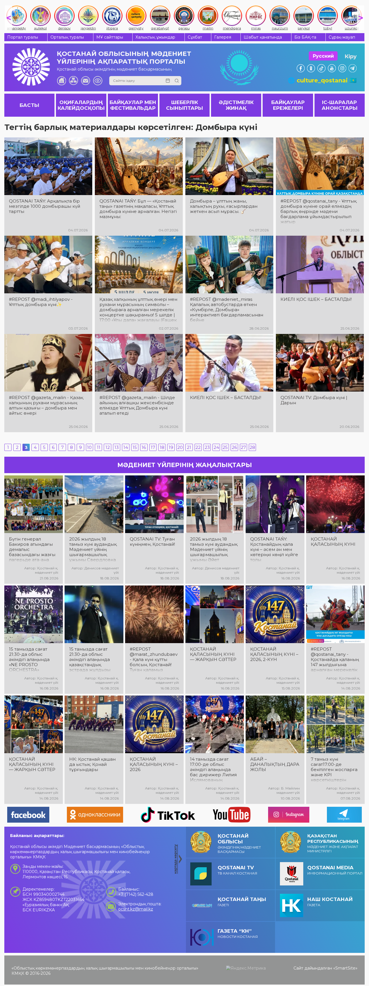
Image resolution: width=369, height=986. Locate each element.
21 (189, 447)
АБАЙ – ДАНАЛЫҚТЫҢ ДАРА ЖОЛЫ (274, 764)
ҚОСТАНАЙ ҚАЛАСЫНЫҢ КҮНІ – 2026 (154, 764)
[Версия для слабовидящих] (97, 80)
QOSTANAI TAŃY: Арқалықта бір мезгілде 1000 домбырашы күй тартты (44, 206)
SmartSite (345, 968)
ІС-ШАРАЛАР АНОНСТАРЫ (339, 105)
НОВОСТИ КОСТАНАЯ (238, 933)
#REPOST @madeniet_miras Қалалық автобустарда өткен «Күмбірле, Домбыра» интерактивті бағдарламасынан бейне (226, 310)
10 (89, 447)
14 (125, 447)
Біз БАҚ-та (305, 37)
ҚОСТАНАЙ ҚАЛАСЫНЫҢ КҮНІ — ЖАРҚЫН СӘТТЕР (213, 654)
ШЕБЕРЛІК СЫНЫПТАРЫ (184, 105)
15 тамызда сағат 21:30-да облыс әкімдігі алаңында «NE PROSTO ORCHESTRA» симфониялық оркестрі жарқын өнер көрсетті (29, 660)
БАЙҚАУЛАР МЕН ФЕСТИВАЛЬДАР (133, 105)
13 (116, 447)
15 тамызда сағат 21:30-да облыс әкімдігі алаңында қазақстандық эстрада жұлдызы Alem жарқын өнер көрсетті (91, 660)
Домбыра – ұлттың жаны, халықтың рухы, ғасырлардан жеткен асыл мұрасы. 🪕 (223, 206)
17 (153, 447)
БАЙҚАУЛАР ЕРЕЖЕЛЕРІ (288, 105)
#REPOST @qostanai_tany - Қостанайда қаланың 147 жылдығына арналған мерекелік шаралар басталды (335, 660)
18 (162, 447)
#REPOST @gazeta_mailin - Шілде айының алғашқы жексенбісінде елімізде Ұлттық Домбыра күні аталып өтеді (137, 405)
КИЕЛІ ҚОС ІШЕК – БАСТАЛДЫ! (316, 299)
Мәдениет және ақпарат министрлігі (332, 843)
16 (144, 447)
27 (243, 447)
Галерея (222, 37)
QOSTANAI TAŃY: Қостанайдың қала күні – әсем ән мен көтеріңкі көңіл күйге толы (274, 549)
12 (108, 447)
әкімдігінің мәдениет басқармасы (239, 843)
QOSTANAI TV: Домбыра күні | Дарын (313, 400)
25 (225, 447)
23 (207, 447)
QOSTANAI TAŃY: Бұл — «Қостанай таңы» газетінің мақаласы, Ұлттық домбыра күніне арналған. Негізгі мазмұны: (138, 209)
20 (180, 447)
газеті (242, 901)
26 (234, 447)
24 (216, 447)
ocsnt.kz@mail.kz (135, 909)
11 (98, 447)
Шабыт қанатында (263, 37)
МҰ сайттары (109, 37)
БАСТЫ (29, 105)
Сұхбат (195, 37)
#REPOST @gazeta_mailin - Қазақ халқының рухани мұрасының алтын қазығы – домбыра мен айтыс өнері (46, 405)
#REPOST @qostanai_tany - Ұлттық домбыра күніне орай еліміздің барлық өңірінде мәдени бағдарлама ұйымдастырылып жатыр (318, 211)
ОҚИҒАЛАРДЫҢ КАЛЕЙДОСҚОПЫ (81, 105)
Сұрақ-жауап (342, 37)
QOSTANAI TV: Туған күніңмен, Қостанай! (152, 542)
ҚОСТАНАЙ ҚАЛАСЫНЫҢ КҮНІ (333, 542)
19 (171, 447)
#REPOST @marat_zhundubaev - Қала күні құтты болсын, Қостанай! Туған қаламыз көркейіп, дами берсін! (154, 660)
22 (198, 447)
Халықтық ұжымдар (155, 37)
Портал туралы (22, 37)
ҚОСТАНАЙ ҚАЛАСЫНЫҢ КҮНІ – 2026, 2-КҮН (274, 654)
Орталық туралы (67, 37)
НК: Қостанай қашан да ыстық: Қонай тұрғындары (92, 764)
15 (135, 447)
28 (252, 447)
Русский (323, 56)
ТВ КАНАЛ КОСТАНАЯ (237, 870)
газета (330, 901)
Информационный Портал (334, 870)
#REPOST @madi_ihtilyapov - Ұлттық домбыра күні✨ (41, 302)
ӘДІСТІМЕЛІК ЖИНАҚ (236, 105)
